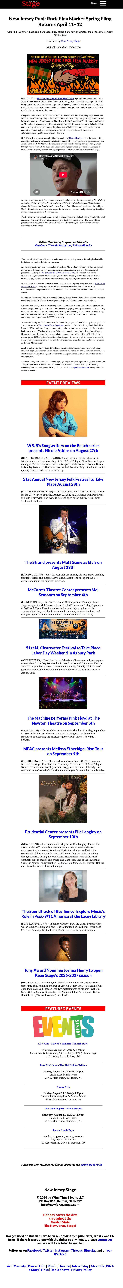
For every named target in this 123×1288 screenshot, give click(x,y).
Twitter (76, 245)
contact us (105, 1239)
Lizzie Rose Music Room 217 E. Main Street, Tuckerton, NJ (63, 1076)
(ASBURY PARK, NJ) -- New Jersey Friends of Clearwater (53, 660)
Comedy (20, 1266)
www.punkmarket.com (79, 367)
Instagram (65, 245)
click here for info (91, 1164)
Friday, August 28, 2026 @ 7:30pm (63, 1071)
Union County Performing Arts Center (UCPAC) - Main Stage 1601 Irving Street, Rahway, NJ (63, 1054)
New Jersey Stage (70, 41)
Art (9, 1266)
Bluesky (87, 245)
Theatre (64, 1266)
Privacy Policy (81, 1270)
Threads (53, 245)
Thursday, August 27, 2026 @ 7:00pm (63, 1049)
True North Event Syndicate (51, 325)
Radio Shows (60, 1270)
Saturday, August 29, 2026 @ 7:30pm (63, 1114)
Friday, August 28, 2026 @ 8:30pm (63, 1093)
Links (45, 1270)
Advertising (80, 1266)
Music (51, 1266)
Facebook (41, 245)
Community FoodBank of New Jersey (58, 272)
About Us (97, 1266)
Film (42, 1266)
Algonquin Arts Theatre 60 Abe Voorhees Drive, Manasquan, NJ (63, 1141)
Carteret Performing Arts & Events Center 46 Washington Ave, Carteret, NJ (63, 1098)
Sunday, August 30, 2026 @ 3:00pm (63, 1136)
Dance (32, 1266)
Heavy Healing (75, 137)
